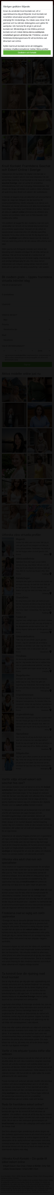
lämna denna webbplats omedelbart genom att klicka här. (23, 33)
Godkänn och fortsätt (27, 52)
